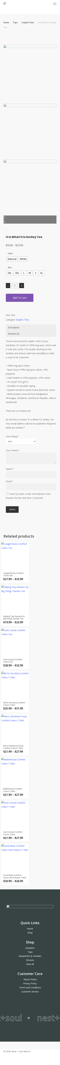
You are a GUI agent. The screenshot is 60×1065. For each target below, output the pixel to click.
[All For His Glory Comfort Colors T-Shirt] (15, 685)
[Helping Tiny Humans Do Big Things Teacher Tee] (15, 599)
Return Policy (30, 979)
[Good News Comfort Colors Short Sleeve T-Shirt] (15, 858)
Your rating (12, 436)
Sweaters (30, 947)
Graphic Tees (28, 22)
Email (9, 481)
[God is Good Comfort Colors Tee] (15, 642)
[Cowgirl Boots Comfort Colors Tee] (15, 556)
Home (6, 22)
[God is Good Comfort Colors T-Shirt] (15, 815)
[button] (54, 3)
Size (10, 267)
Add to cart (19, 297)
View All (30, 964)
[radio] (12, 259)
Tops (15, 22)
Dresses (30, 960)
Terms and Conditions (30, 987)
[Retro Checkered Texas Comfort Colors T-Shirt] (15, 728)
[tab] (31, 327)
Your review (12, 450)
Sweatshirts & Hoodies (30, 956)
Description (13, 327)
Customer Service (30, 991)
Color (10, 253)
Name (10, 468)
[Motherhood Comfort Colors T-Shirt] (15, 771)
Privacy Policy (30, 983)
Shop (30, 932)
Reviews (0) (13, 333)
